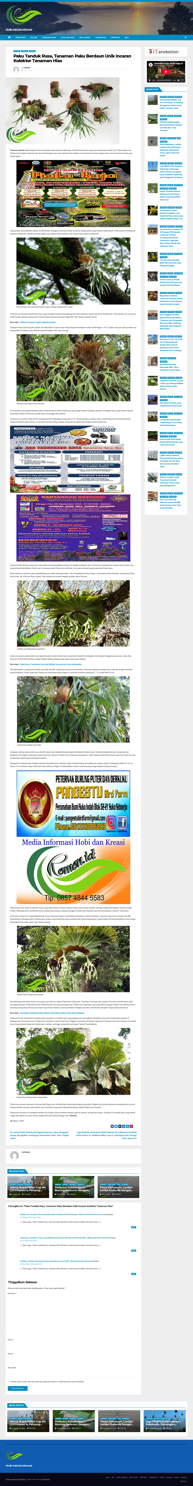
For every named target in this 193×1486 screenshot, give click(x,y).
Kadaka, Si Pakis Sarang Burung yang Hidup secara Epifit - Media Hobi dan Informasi (56, 1261)
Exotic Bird (164, 188)
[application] (166, 72)
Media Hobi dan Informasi (19, 29)
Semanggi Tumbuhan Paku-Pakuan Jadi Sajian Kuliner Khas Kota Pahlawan (52, 1013)
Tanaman (169, 1477)
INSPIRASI (115, 38)
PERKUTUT (81, 1184)
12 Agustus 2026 (109, 1428)
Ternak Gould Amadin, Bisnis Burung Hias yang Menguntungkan (170, 263)
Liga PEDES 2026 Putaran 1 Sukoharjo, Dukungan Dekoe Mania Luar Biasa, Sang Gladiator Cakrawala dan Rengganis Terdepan (171, 171)
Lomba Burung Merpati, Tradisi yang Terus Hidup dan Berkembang (171, 422)
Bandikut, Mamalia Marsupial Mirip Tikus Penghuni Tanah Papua (170, 367)
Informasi (183, 1481)
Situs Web (12, 1368)
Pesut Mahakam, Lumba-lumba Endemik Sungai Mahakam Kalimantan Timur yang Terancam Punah (171, 150)
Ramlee (27, 68)
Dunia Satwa (111, 1184)
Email (11, 1354)
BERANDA (17, 51)
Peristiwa (28, 1184)
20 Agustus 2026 (18, 1428)
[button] (186, 37)
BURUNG (65, 1184)
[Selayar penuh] (182, 80)
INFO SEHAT (85, 38)
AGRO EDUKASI (68, 38)
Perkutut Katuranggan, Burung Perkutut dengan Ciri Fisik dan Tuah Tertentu (73, 1190)
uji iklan (176, 1477)
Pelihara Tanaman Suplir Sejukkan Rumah (38, 322)
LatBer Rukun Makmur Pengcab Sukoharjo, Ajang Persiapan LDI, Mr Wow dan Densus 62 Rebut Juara (171, 461)
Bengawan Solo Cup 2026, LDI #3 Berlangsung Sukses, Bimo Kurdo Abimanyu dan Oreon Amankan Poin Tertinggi (171, 345)
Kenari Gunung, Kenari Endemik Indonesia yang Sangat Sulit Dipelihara (171, 282)
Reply (133, 1227)
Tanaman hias (49, 38)
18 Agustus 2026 (64, 1428)
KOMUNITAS (100, 38)
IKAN (118, 1184)
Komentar (12, 1293)
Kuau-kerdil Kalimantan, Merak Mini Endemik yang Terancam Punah (171, 442)
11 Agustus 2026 (155, 1428)
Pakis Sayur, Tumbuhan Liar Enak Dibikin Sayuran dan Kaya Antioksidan (51, 664)
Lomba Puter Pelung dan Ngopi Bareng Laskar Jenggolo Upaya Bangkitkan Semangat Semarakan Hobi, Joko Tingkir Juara (39, 1135)
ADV (127, 38)
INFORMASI (24, 51)
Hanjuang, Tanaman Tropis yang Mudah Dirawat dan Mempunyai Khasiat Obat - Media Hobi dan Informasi (64, 1238)
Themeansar (46, 1479)
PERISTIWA (21, 38)
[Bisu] (178, 80)
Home (108, 1477)
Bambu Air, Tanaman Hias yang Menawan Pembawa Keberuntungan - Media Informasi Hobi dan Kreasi (63, 1214)
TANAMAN (32, 51)
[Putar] (150, 80)
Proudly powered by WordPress (16, 1479)
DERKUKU (20, 1184)
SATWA (33, 38)
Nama (11, 1340)
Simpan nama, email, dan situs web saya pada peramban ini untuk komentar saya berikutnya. (47, 1382)
